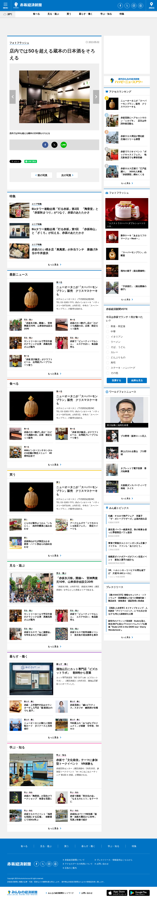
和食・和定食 (118, 326)
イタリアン (117, 336)
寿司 (113, 362)
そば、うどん (118, 347)
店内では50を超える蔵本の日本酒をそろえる (30, 133)
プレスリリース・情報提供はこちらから (114, 860)
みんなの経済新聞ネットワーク (22, 893)
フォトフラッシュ (19, 42)
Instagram (133, 5)
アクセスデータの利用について (79, 864)
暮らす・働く (86, 13)
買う (69, 13)
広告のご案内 (71, 868)
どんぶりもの (118, 357)
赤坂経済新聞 (27, 5)
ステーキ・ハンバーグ (123, 367)
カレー (114, 352)
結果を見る (137, 380)
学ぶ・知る (106, 13)
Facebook (120, 5)
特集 (122, 13)
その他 (114, 373)
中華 (113, 331)
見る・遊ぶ (53, 13)
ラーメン (116, 341)
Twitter (127, 5)
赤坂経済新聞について (75, 860)
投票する (116, 380)
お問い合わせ (103, 864)
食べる (36, 13)
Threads (140, 5)
